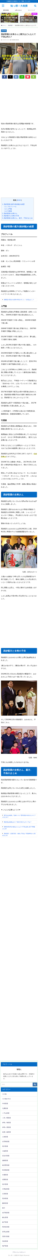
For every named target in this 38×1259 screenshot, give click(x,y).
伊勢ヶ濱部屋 (6, 1127)
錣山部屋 (5, 1217)
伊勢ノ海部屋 (6, 1122)
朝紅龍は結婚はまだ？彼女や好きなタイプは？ (18, 822)
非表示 (19, 200)
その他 (4, 1094)
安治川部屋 (5, 1155)
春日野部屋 (5, 1165)
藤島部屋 (5, 1203)
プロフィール (10, 206)
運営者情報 (6, 10)
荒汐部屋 (5, 1198)
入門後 (8, 209)
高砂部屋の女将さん (9, 213)
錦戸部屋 (5, 1222)
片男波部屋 (5, 1189)
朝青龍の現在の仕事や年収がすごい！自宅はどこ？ (19, 299)
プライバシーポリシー (19, 1252)
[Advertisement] (19, 102)
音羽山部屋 (5, 1231)
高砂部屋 (4, 30)
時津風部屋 (5, 1170)
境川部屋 (5, 1146)
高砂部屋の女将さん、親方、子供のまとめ (17, 218)
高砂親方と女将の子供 (10, 215)
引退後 (8, 211)
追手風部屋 (5, 1212)
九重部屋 (5, 1108)
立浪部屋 (5, 1193)
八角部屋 (5, 1136)
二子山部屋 (5, 1113)
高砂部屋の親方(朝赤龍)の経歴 (13, 204)
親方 (3, 1208)
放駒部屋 (5, 1160)
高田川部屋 (5, 1236)
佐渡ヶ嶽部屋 (6, 1132)
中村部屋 (5, 1103)
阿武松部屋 (5, 1227)
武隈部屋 (5, 1179)
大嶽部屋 (5, 1151)
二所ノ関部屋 (6, 1118)
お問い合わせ (18, 10)
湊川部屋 (5, 1184)
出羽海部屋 (5, 1141)
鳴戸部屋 (5, 1246)
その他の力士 (6, 1098)
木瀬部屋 (5, 1174)
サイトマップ (31, 10)
